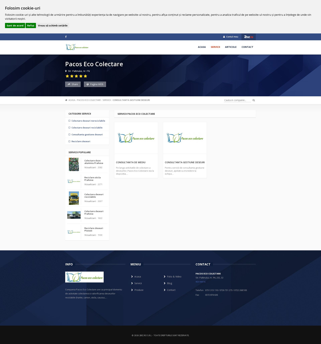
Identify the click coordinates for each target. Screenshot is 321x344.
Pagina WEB (96, 84)
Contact (247, 46)
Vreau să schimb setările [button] (53, 25)
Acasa (202, 46)
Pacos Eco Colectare (89, 100)
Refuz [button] (30, 25)
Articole (231, 46)
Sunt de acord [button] (15, 25)
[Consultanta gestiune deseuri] (185, 138)
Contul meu (232, 36)
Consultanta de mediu (130, 162)
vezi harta (200, 282)
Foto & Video (174, 276)
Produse (138, 289)
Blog (169, 283)
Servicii (215, 46)
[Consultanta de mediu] (136, 138)
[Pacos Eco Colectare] (77, 47)
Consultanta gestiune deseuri (131, 100)
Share (74, 84)
